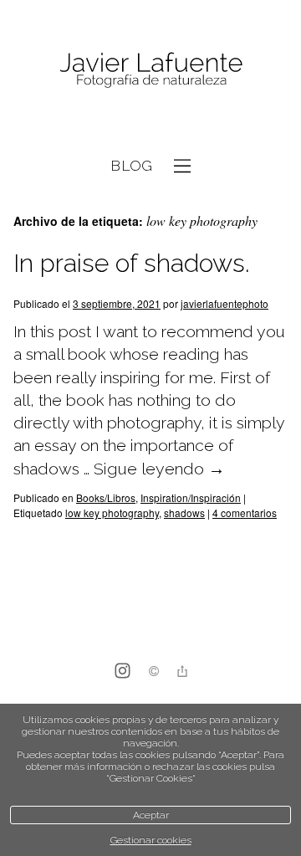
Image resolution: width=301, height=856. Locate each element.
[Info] (154, 672)
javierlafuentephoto (224, 303)
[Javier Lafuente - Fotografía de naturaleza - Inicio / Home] (150, 70)
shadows (184, 512)
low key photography (112, 512)
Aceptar (151, 815)
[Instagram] (122, 672)
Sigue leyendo (159, 469)
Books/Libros (105, 497)
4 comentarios (244, 512)
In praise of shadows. (131, 263)
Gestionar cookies (150, 840)
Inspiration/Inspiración (190, 497)
